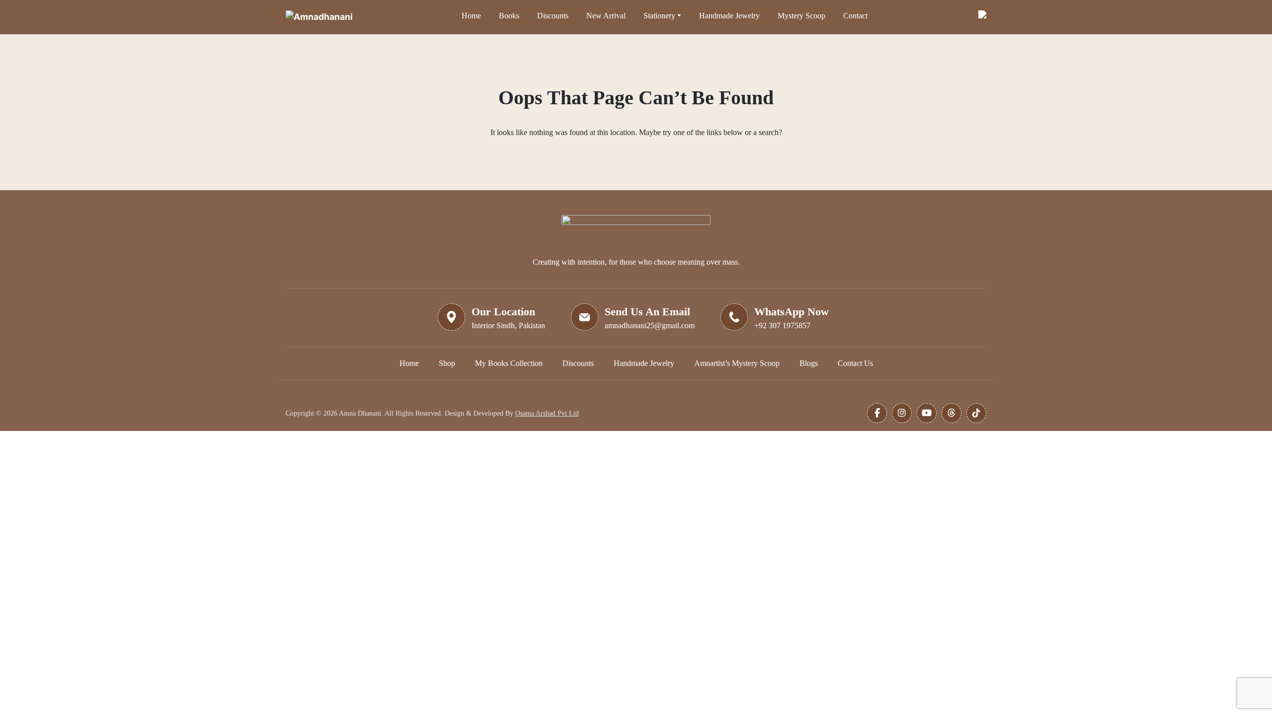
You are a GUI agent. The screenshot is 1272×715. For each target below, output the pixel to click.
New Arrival (606, 15)
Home (471, 15)
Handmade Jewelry (729, 15)
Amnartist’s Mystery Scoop (737, 363)
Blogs (808, 363)
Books (509, 15)
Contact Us (855, 363)
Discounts (552, 15)
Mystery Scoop (801, 15)
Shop (447, 363)
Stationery (659, 15)
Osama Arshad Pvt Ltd (547, 413)
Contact (855, 15)
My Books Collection (509, 363)
